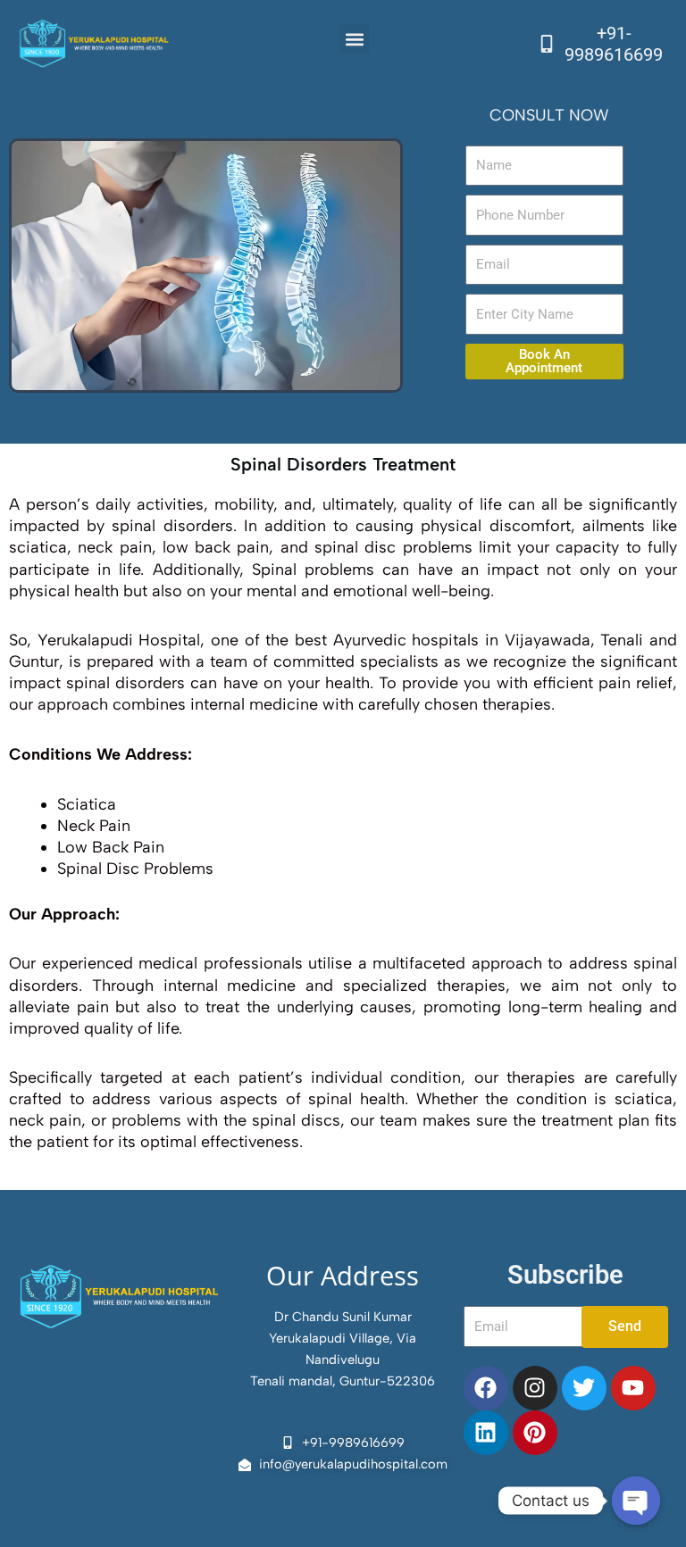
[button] (354, 39)
